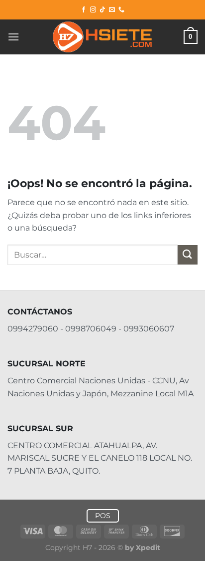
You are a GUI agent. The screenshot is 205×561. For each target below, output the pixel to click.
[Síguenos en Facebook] (84, 9)
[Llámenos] (121, 9)
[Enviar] (188, 255)
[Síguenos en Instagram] (93, 9)
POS (102, 515)
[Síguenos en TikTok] (102, 9)
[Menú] (13, 36)
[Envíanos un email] (112, 9)
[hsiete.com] (102, 36)
